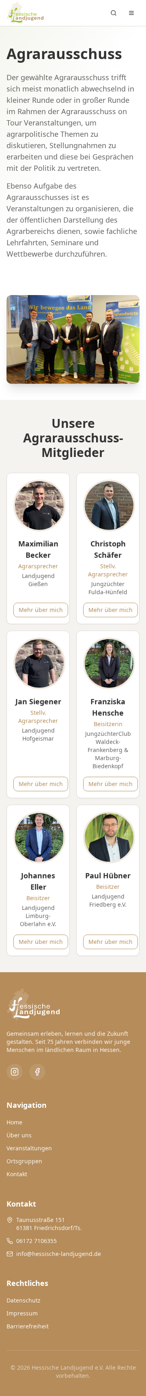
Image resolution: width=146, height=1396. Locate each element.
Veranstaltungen (29, 1148)
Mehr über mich (41, 610)
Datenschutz (23, 1300)
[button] (38, 548)
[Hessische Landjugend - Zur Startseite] (24, 13)
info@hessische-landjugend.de (58, 1254)
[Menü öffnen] (131, 13)
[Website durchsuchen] (113, 13)
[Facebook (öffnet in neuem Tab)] (37, 1072)
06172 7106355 (36, 1241)
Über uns (19, 1135)
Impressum (22, 1313)
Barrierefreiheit (27, 1326)
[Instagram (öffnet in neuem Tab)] (14, 1072)
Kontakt (16, 1174)
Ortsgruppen (24, 1161)
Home (14, 1122)
